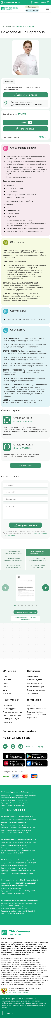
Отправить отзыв (27, 525)
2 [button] (18, 605)
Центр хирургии (9, 708)
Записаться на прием (27, 95)
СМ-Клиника (8, 705)
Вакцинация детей (34, 683)
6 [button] (32, 605)
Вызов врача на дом (35, 686)
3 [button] (22, 605)
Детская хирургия (34, 680)
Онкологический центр (12, 715)
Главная (5, 26)
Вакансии (31, 705)
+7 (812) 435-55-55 (12, 2)
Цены (5, 690)
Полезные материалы (36, 690)
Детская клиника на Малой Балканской (27, 105)
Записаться (32, 7)
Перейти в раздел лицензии (25, 612)
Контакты (7, 693)
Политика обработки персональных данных (36, 713)
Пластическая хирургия (12, 712)
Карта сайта (32, 717)
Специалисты (32, 676)
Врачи (11, 26)
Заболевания (32, 693)
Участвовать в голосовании (18, 992)
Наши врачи (8, 680)
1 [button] (15, 605)
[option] (25, 588)
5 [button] (29, 605)
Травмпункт (8, 722)
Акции (5, 683)
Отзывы (6, 686)
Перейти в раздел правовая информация (25, 618)
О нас (5, 676)
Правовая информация (36, 708)
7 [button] (36, 605)
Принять (10, 1013)
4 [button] (25, 605)
